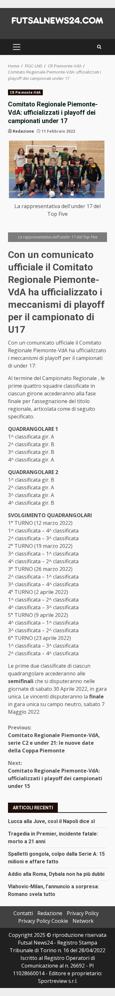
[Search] (99, 47)
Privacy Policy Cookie (43, 920)
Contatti (23, 913)
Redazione (23, 131)
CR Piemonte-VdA (25, 92)
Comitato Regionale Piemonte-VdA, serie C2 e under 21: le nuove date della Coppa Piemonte (54, 739)
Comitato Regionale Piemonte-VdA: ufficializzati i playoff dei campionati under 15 (55, 774)
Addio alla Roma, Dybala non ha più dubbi (56, 874)
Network (83, 920)
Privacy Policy (83, 913)
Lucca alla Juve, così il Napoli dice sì (51, 821)
